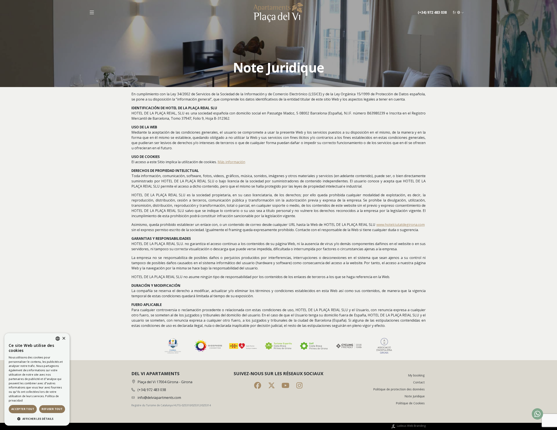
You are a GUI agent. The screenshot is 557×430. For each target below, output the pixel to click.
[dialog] (37, 379)
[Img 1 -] (208, 346)
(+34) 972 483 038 (432, 12)
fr (454, 12)
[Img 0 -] (173, 346)
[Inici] (278, 12)
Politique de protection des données (399, 389)
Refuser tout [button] (52, 409)
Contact (419, 382)
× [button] (63, 338)
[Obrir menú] (91, 12)
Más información (231, 162)
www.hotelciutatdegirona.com (400, 224)
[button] (37, 418)
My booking (416, 375)
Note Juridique (414, 396)
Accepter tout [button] (22, 409)
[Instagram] (299, 385)
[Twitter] (271, 385)
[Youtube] (285, 385)
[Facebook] (258, 385)
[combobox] (57, 338)
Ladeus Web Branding (411, 426)
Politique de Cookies (410, 403)
